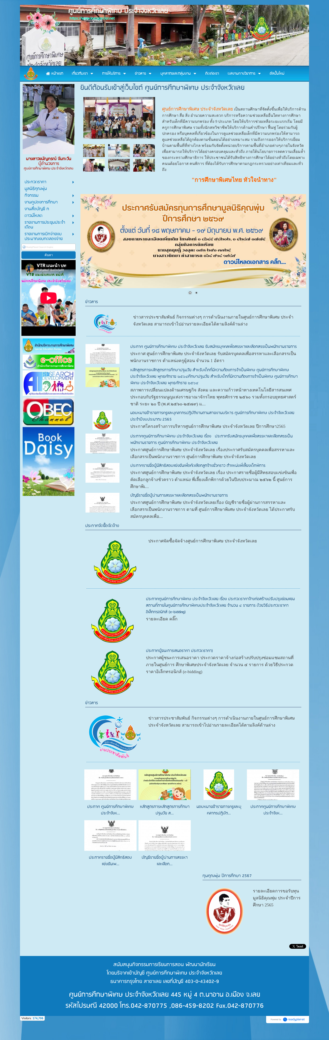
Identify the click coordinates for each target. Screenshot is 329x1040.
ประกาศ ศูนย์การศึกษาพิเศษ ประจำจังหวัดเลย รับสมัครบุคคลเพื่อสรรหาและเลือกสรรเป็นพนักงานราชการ (213, 347)
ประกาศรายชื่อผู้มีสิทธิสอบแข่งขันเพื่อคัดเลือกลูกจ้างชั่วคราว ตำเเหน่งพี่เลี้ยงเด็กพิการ (197, 465)
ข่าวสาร (91, 302)
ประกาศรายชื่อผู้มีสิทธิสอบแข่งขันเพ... (110, 860)
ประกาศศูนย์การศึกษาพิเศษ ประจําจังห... (273, 810)
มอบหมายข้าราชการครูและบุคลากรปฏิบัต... (219, 810)
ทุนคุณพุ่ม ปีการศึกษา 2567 (227, 875)
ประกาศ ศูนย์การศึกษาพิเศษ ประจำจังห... (110, 810)
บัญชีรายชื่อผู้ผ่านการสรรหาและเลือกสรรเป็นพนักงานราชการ (179, 495)
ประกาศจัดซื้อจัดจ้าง (102, 525)
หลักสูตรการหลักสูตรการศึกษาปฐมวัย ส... (165, 810)
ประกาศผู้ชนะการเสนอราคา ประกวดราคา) (179, 651)
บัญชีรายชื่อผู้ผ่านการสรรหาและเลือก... (165, 860)
